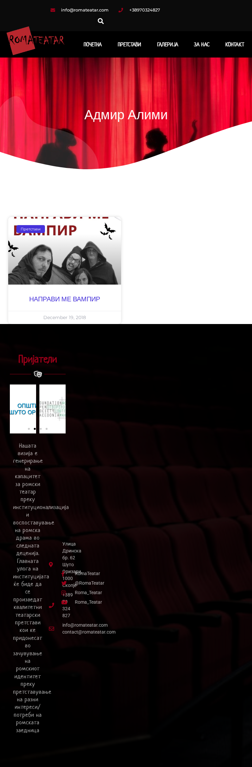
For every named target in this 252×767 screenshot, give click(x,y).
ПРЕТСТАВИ (129, 44)
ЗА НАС (202, 44)
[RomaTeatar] (62, 573)
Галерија (167, 44)
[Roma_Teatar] (62, 592)
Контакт (234, 44)
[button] (100, 20)
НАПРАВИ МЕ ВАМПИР (64, 299)
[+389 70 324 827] (51, 605)
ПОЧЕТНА (93, 44)
